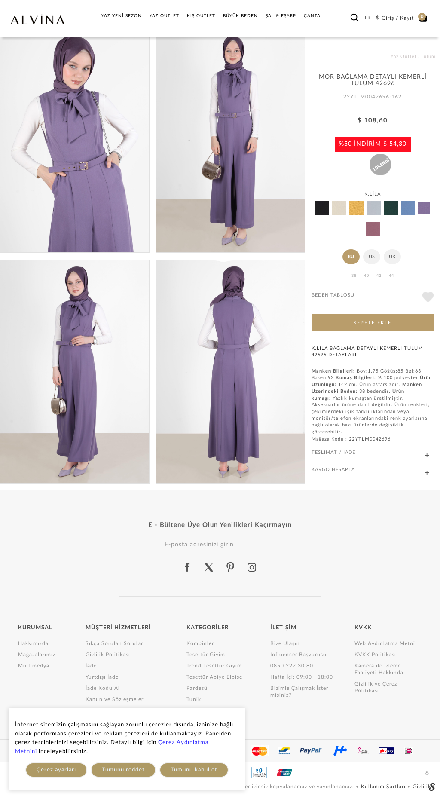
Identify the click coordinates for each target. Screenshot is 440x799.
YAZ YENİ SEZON (121, 16)
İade (91, 665)
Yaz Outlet (164, 16)
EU (351, 256)
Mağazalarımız (36, 654)
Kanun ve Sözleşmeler (115, 699)
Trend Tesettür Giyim (214, 665)
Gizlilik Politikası (108, 654)
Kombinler (200, 643)
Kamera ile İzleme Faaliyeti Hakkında (378, 669)
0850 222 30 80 (291, 665)
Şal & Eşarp (281, 16)
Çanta (312, 16)
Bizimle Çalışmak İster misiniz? (299, 692)
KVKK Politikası (375, 654)
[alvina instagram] (253, 567)
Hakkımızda (33, 643)
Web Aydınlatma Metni (384, 643)
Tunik (193, 699)
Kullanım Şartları (384, 786)
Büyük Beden (240, 16)
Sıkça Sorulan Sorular (114, 643)
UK (392, 256)
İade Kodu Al (103, 688)
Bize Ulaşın (285, 643)
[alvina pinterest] (230, 567)
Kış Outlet (201, 16)
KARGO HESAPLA (333, 469)
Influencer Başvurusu (298, 654)
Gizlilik (421, 786)
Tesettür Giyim (205, 654)
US (372, 256)
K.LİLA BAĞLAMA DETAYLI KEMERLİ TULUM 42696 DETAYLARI (367, 351)
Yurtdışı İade (102, 677)
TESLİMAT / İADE (333, 452)
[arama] (354, 17)
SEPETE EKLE (372, 323)
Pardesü (197, 688)
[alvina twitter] (209, 567)
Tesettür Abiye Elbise (214, 677)
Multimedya (33, 665)
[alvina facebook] (187, 567)
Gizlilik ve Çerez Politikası (375, 687)
